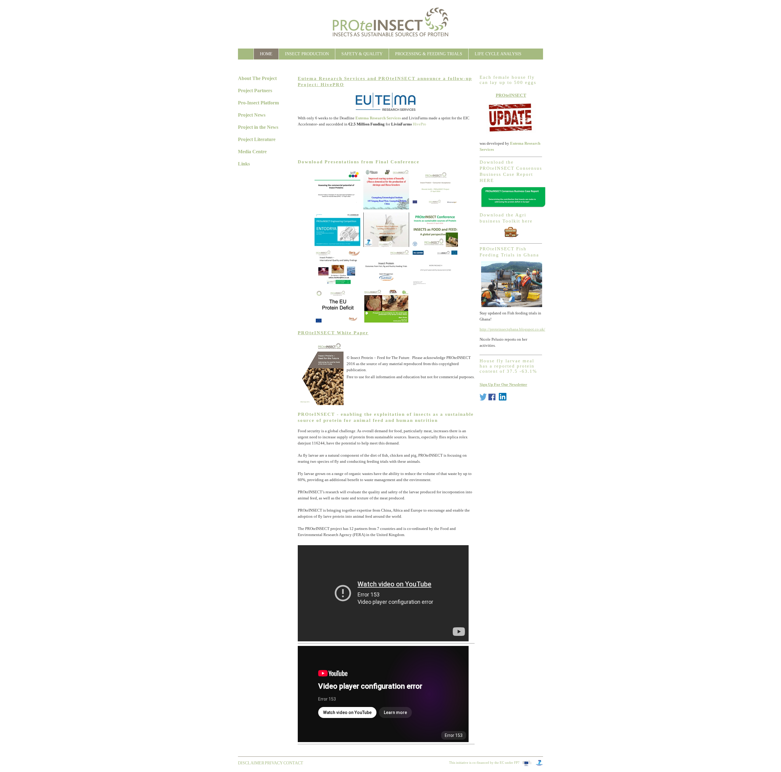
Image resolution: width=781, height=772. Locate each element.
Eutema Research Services (378, 118)
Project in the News (258, 127)
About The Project (257, 78)
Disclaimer (251, 763)
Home (266, 54)
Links (244, 163)
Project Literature (256, 139)
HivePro (419, 124)
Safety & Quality (362, 54)
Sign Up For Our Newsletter (503, 384)
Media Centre (252, 151)
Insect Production (307, 54)
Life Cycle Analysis (498, 54)
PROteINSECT (511, 95)
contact (293, 763)
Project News (251, 115)
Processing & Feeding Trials (428, 54)
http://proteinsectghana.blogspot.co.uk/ (512, 329)
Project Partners (255, 90)
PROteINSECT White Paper (333, 332)
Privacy (274, 763)
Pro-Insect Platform (258, 102)
